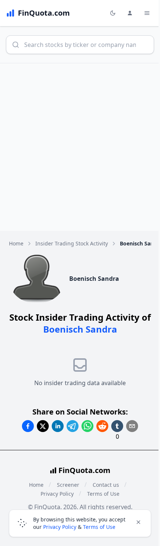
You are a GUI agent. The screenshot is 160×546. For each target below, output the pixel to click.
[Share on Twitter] (43, 426)
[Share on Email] (132, 426)
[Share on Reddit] (102, 426)
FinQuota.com (84, 470)
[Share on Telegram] (73, 426)
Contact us (106, 484)
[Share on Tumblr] (117, 426)
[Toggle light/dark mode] (113, 13)
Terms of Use (103, 493)
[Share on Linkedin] (58, 426)
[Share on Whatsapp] (87, 426)
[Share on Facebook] (28, 426)
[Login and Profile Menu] (130, 13)
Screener (68, 484)
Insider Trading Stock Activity (71, 243)
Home (16, 243)
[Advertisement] (80, 147)
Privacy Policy (57, 493)
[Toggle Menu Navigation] (147, 13)
